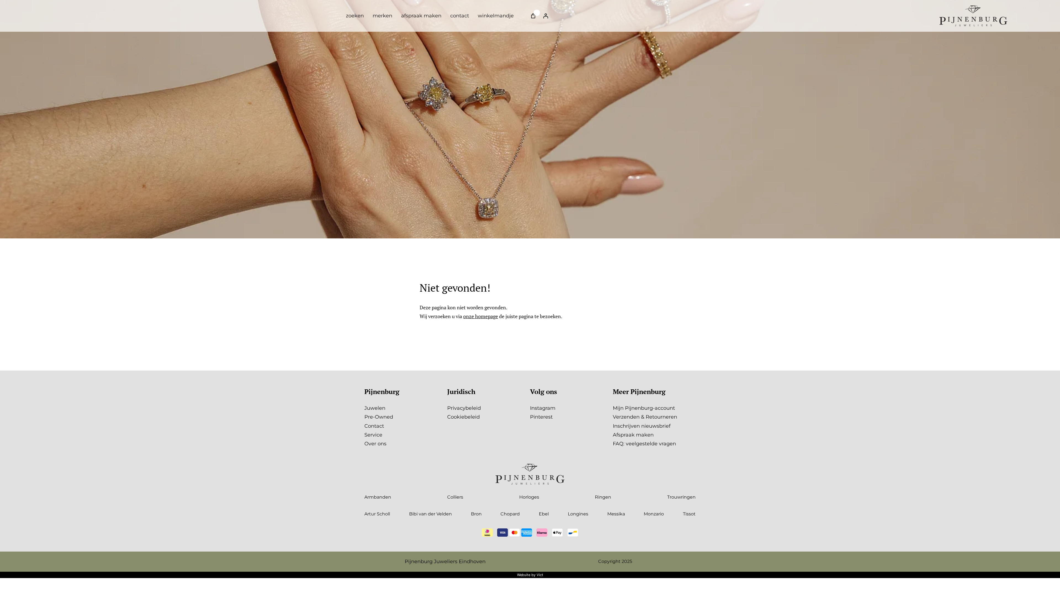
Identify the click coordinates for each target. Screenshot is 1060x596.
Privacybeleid (464, 408)
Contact (374, 426)
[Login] (545, 16)
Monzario (654, 514)
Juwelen (374, 408)
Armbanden (377, 497)
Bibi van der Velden (430, 514)
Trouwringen (681, 497)
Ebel (544, 514)
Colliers (455, 497)
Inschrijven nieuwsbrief (642, 426)
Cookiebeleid (463, 417)
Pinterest (541, 417)
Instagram (542, 408)
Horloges (529, 497)
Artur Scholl (377, 514)
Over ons (375, 444)
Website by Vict (530, 575)
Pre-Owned (378, 417)
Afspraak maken (633, 435)
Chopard (510, 514)
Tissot (689, 514)
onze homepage (480, 316)
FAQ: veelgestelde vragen (644, 444)
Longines (578, 514)
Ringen (603, 497)
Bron (476, 514)
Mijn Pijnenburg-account (644, 408)
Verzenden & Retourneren (645, 417)
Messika (616, 514)
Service (373, 435)
